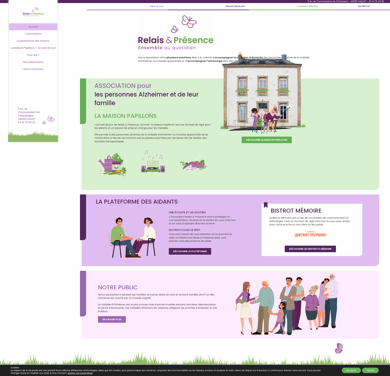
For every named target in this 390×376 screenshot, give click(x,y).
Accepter (351, 370)
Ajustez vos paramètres (80, 373)
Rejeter (370, 370)
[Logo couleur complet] (33, 6)
